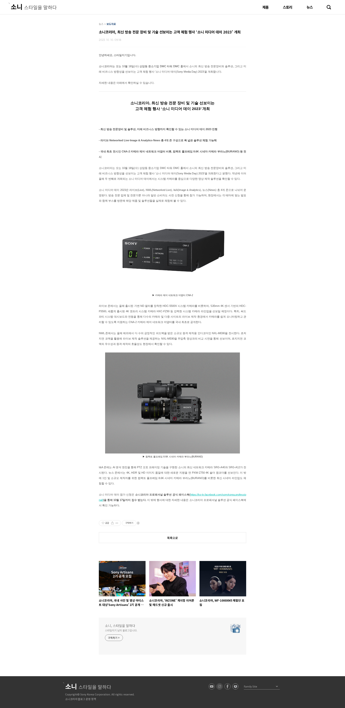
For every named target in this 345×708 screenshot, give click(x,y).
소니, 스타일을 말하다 (120, 625)
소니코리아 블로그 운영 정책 (80, 699)
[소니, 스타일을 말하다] (33, 6)
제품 (265, 7)
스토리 (287, 7)
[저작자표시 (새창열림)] (138, 523)
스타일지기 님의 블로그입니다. (121, 630)
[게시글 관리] (117, 523)
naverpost (235, 686)
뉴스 (310, 7)
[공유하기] (112, 523)
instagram (219, 686)
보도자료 (111, 24)
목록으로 (172, 538)
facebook (227, 686)
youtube (212, 686)
